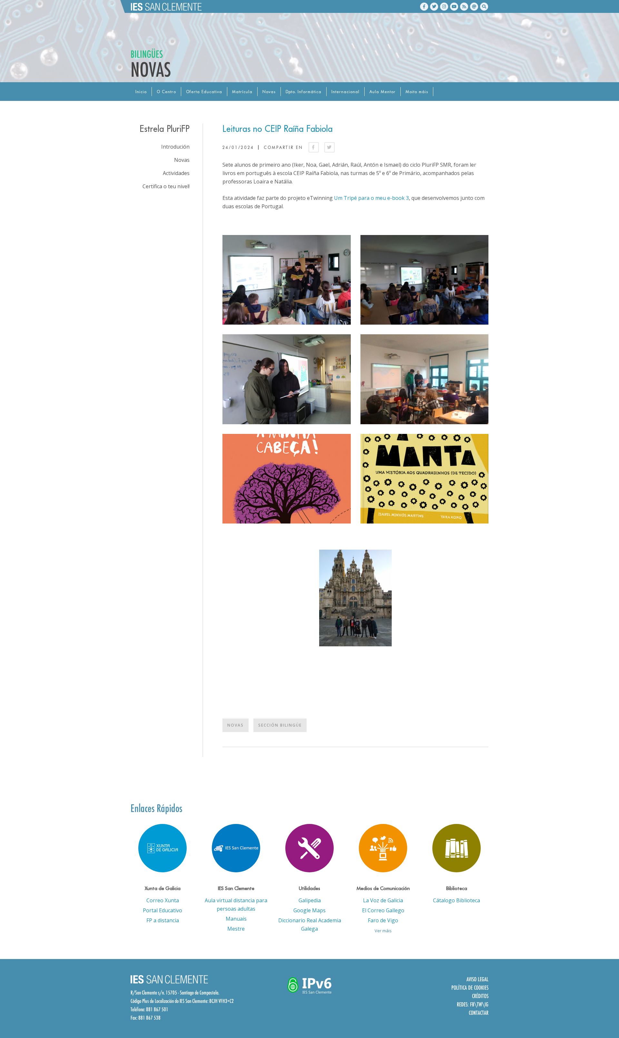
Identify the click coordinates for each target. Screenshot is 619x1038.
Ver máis (383, 931)
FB (472, 1004)
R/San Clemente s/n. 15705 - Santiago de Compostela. (175, 992)
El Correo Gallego (383, 910)
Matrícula (242, 91)
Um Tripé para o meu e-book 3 (371, 197)
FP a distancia (162, 920)
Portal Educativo (162, 910)
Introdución (175, 146)
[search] (484, 7)
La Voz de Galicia (383, 900)
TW (479, 1004)
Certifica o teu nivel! (166, 186)
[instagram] (444, 7)
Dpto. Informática (303, 91)
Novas (269, 91)
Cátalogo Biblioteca (456, 900)
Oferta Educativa (204, 91)
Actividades (176, 173)
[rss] (464, 7)
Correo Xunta (162, 900)
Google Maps (309, 910)
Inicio (141, 91)
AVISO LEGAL (477, 979)
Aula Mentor (382, 91)
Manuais (236, 918)
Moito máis (417, 91)
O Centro (166, 91)
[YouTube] (454, 7)
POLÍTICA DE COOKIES (469, 987)
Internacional (345, 91)
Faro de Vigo (383, 920)
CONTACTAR (478, 1012)
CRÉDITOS (480, 996)
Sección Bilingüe (280, 725)
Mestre (236, 928)
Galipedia (310, 900)
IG (486, 1004)
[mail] (474, 7)
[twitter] (434, 7)
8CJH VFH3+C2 (221, 1001)
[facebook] (424, 7)
